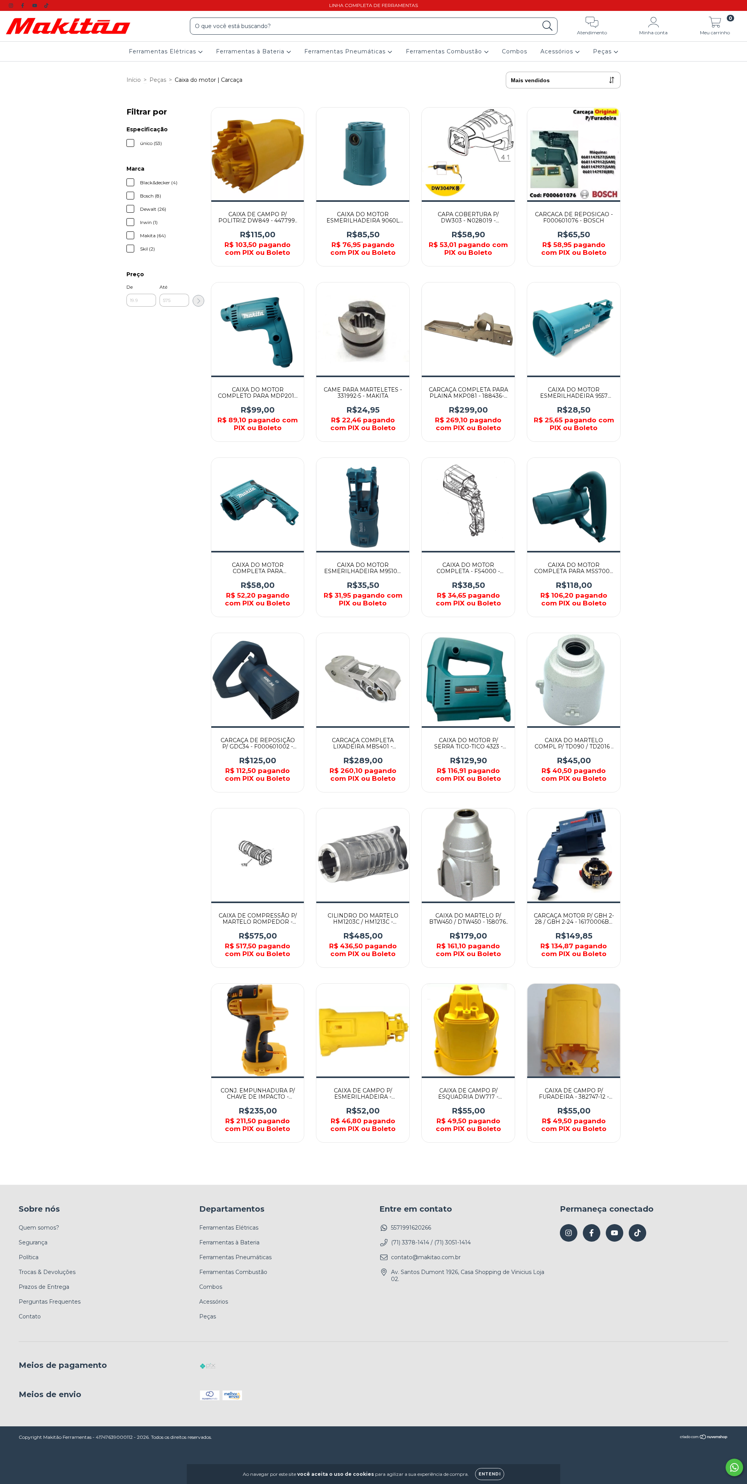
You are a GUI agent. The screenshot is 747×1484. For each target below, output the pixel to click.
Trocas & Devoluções (47, 1272)
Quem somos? (39, 1227)
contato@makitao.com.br (426, 1257)
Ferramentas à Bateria (251, 51)
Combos (514, 51)
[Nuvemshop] (704, 1438)
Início (133, 79)
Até (163, 287)
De (129, 287)
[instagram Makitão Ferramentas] (12, 5)
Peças (603, 51)
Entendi (490, 1474)
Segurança (33, 1242)
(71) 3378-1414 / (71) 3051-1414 (431, 1242)
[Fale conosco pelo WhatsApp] (734, 1467)
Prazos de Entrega (44, 1286)
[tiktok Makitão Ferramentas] (46, 5)
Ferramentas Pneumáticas (346, 51)
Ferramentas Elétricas (163, 51)
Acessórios (557, 51)
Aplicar (198, 301)
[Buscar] (547, 26)
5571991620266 (411, 1227)
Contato (30, 1316)
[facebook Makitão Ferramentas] (23, 5)
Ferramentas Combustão (445, 51)
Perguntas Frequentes (50, 1301)
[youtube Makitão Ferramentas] (35, 5)
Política (29, 1257)
